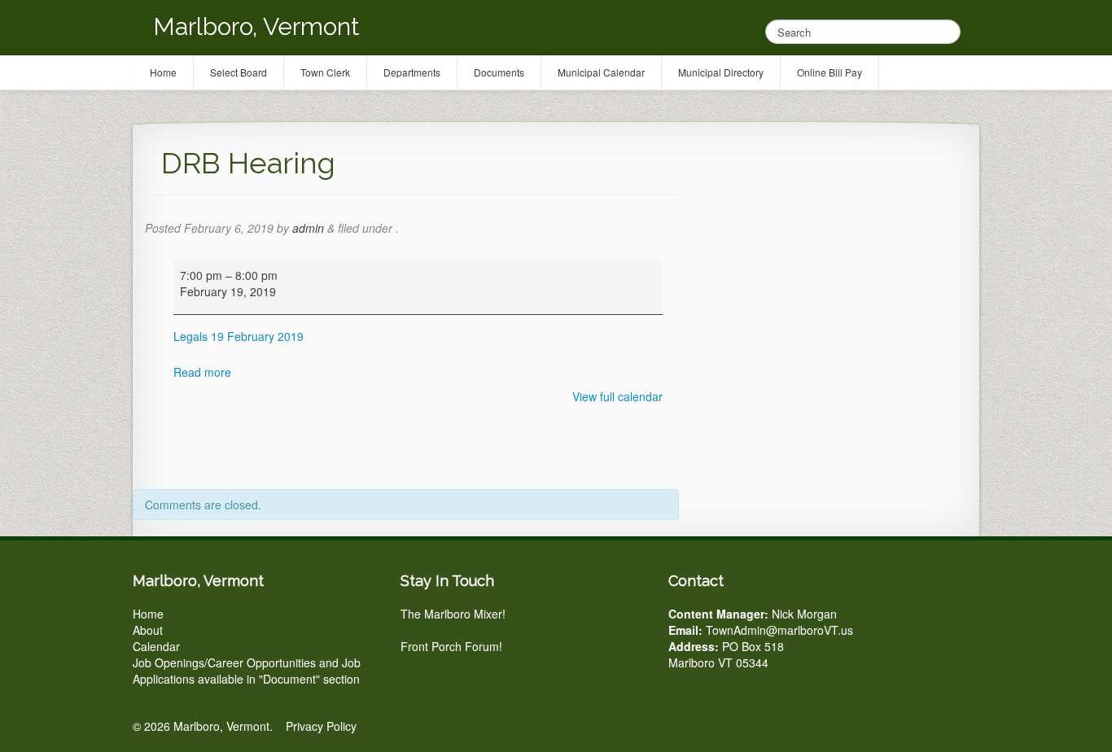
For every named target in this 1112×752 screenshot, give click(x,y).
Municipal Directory (721, 72)
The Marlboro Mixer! (453, 614)
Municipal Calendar (601, 72)
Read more (202, 372)
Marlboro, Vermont (256, 26)
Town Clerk (325, 72)
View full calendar (617, 396)
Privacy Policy (321, 726)
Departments (411, 72)
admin (308, 228)
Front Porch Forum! (451, 646)
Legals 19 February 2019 (238, 336)
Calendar (156, 646)
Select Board (238, 72)
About (148, 630)
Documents (499, 72)
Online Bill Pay (829, 72)
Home (148, 614)
